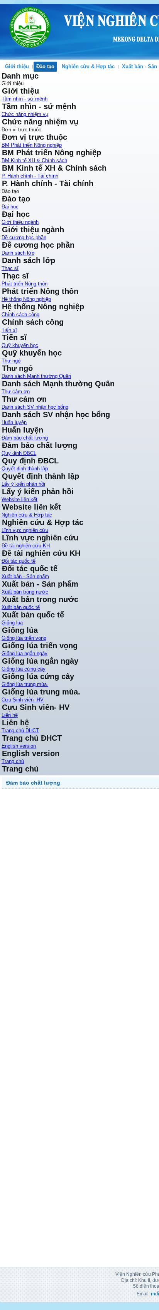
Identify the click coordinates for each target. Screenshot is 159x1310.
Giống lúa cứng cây (24, 669)
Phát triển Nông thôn (24, 284)
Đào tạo (45, 66)
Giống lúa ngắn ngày (24, 653)
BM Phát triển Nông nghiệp (32, 145)
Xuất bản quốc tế (21, 607)
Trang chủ (13, 761)
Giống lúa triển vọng (24, 638)
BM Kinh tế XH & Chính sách (34, 160)
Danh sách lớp (18, 253)
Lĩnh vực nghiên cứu (25, 530)
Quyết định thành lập (25, 468)
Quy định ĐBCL (19, 453)
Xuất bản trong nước (25, 592)
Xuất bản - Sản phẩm (25, 576)
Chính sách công (20, 314)
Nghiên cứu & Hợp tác (88, 66)
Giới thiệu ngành (20, 222)
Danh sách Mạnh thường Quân (36, 376)
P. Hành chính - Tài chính (30, 176)
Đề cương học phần (24, 237)
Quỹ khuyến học (20, 345)
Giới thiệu (17, 66)
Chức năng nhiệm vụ (25, 114)
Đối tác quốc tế (19, 561)
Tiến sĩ (9, 330)
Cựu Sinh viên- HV (23, 700)
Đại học (10, 207)
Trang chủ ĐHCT (20, 730)
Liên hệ (10, 715)
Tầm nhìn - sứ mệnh (24, 99)
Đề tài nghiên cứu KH (26, 545)
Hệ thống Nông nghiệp (26, 299)
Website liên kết (19, 499)
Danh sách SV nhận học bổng (35, 407)
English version (19, 746)
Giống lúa (12, 623)
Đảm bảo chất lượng (25, 438)
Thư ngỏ (11, 361)
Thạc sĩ (10, 268)
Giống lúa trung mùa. (25, 684)
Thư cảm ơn (16, 391)
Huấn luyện (14, 422)
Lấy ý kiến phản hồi (23, 484)
